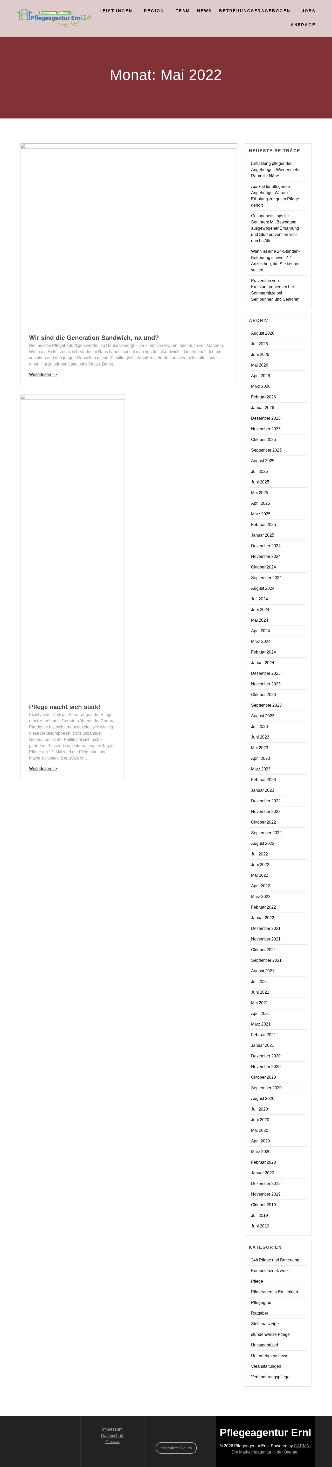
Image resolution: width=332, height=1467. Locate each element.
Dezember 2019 (266, 1183)
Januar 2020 (262, 1173)
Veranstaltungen (266, 1366)
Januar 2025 (262, 535)
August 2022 (262, 843)
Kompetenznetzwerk (270, 1270)
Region (154, 11)
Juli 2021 (259, 981)
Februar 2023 (263, 779)
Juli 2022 (259, 854)
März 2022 (261, 896)
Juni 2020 (260, 1120)
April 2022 (260, 886)
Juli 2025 (259, 471)
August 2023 (262, 716)
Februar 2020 (263, 1162)
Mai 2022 (259, 875)
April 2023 (260, 758)
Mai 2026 (259, 365)
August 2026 (262, 333)
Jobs (309, 11)
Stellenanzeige (265, 1324)
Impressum (112, 1429)
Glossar (112, 1442)
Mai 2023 (259, 748)
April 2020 (260, 1141)
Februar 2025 (263, 524)
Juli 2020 (259, 1109)
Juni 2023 (260, 737)
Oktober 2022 (263, 822)
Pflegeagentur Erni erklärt (274, 1292)
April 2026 (260, 376)
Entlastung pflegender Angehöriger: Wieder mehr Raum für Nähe (275, 169)
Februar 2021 (263, 1035)
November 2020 (266, 1066)
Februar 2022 (263, 907)
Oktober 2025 (263, 439)
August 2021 (262, 971)
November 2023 (266, 684)
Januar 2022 (262, 918)
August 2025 (262, 461)
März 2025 (261, 514)
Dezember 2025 (266, 418)
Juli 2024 (259, 599)
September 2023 (266, 705)
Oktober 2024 (263, 567)
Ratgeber (259, 1313)
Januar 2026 (262, 407)
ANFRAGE (303, 25)
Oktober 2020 (263, 1077)
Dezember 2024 (266, 546)
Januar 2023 (262, 790)
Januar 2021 (262, 1045)
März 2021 (261, 1024)
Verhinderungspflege (270, 1377)
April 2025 (260, 503)
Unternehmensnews (269, 1355)
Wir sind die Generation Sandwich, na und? (94, 337)
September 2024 (266, 577)
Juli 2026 (259, 344)
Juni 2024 (260, 609)
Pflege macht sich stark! (64, 706)
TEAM (183, 11)
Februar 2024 (263, 652)
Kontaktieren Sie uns (176, 1448)
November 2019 (266, 1194)
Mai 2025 (259, 492)
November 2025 (266, 429)
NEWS (204, 11)
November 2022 (266, 811)
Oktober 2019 (263, 1205)
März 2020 (261, 1151)
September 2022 (266, 833)
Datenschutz (112, 1435)
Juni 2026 (260, 354)
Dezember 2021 (266, 928)
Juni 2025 (260, 482)
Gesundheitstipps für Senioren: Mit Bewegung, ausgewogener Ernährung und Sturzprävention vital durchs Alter (275, 228)
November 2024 (266, 556)
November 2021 (266, 939)
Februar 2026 (263, 397)
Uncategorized (264, 1345)
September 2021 (266, 960)
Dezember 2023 (266, 673)
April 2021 (260, 1013)
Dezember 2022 (266, 801)
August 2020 (262, 1098)
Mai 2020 (259, 1130)
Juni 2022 (260, 864)
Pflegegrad (261, 1302)
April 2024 (260, 631)
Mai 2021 (259, 1003)
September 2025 (266, 450)
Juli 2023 (259, 726)
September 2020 (266, 1088)
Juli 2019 (259, 1215)
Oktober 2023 (263, 694)
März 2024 (261, 641)
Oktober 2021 (263, 949)
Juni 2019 (260, 1226)
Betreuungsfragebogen (254, 11)
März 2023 (261, 769)
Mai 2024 (259, 620)
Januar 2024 (262, 663)
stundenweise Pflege (270, 1334)
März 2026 (261, 386)
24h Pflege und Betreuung (275, 1260)
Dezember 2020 (266, 1056)
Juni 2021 (260, 992)
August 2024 (262, 588)
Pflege (257, 1281)
